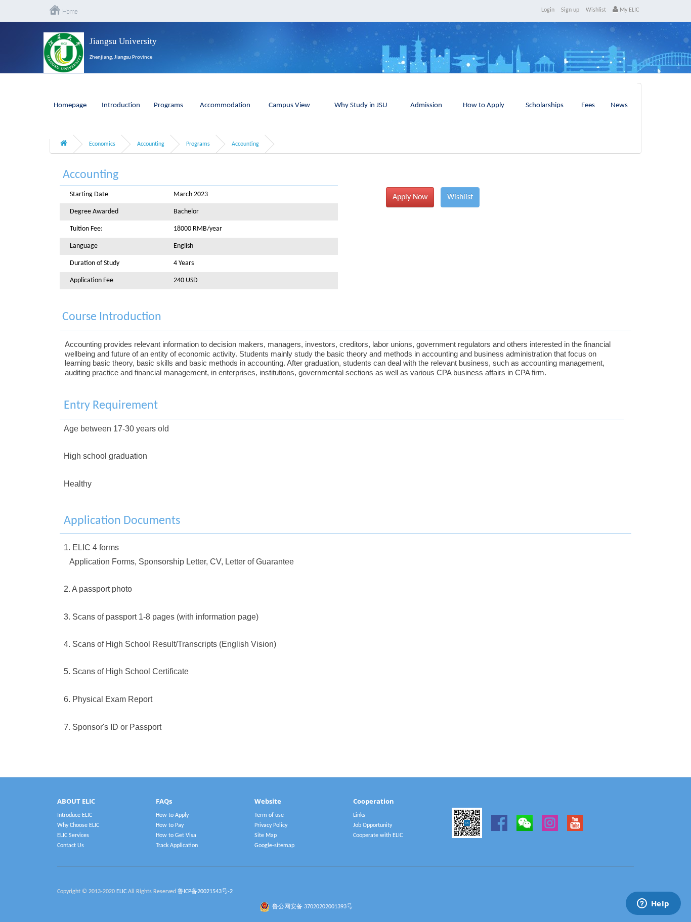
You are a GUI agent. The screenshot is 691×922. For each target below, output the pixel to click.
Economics (102, 144)
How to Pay (170, 825)
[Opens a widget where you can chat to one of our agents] (653, 904)
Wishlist (596, 10)
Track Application (177, 846)
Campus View (289, 105)
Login (547, 10)
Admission (426, 105)
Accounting (150, 144)
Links (359, 815)
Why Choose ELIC (78, 825)
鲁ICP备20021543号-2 (205, 892)
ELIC (121, 892)
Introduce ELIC (74, 815)
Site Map (265, 835)
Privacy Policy (270, 825)
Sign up (570, 10)
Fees (588, 105)
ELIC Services (73, 835)
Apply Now (410, 197)
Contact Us (70, 846)
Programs (168, 105)
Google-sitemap (274, 846)
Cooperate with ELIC (378, 835)
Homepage (70, 105)
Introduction (121, 105)
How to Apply (483, 105)
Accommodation (225, 105)
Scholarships (545, 105)
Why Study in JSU (360, 105)
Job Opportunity (372, 825)
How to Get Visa (176, 835)
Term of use (269, 815)
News (619, 105)
